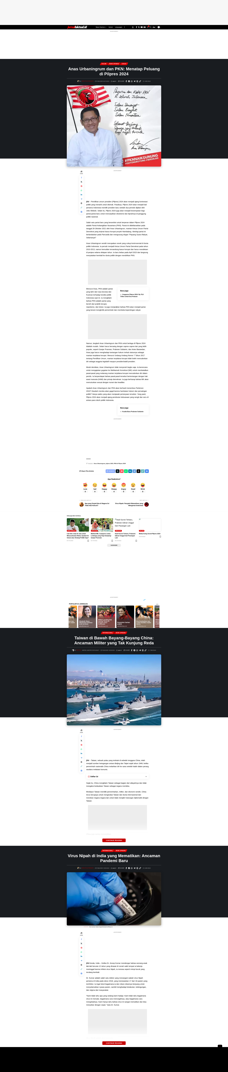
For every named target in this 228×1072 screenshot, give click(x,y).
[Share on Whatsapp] (131, 81)
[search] (150, 27)
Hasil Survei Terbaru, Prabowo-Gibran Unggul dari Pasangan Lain (125, 536)
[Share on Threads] (137, 81)
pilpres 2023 (109, 463)
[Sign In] (133, 27)
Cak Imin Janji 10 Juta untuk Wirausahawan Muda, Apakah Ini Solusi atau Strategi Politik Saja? (78, 536)
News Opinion (114, 63)
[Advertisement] (114, 12)
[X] (139, 27)
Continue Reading (114, 840)
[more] (124, 27)
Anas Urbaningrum (99, 463)
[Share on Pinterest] (129, 81)
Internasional (108, 632)
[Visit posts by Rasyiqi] (73, 650)
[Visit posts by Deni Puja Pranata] (78, 81)
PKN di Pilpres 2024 (120, 463)
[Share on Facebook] (126, 81)
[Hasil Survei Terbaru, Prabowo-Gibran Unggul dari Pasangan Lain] (126, 525)
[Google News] (144, 27)
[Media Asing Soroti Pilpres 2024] (150, 525)
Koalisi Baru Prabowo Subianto (132, 411)
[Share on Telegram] (134, 81)
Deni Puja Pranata (88, 81)
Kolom (104, 63)
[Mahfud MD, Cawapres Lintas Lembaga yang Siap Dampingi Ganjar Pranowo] (102, 525)
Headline (94, 530)
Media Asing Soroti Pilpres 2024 (149, 533)
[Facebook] (136, 27)
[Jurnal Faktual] (77, 27)
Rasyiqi (78, 650)
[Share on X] (81, 182)
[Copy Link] (140, 81)
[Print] (81, 212)
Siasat (124, 63)
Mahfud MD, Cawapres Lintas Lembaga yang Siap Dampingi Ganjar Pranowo (101, 536)
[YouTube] (141, 27)
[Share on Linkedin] (81, 195)
